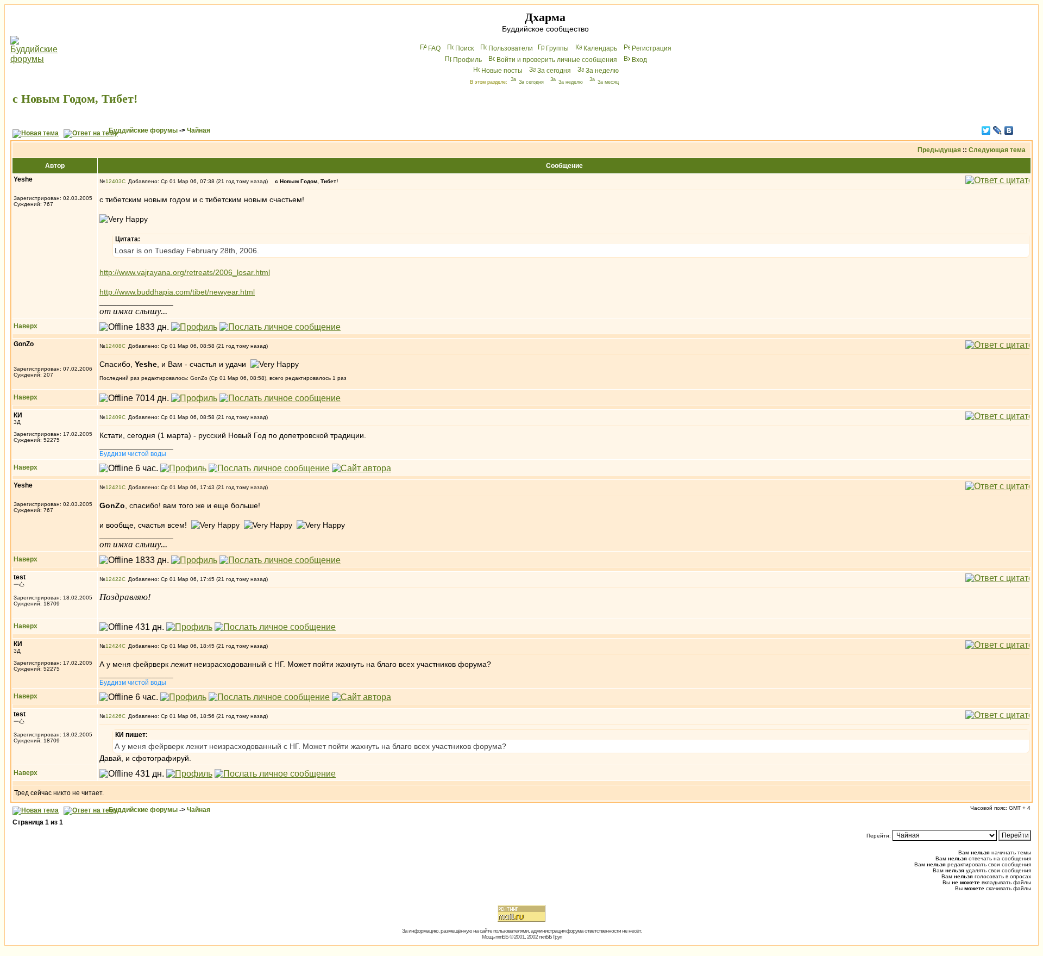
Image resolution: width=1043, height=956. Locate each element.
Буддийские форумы (143, 130)
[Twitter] (986, 130)
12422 (113, 579)
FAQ (434, 48)
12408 (113, 346)
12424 (113, 646)
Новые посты (502, 70)
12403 (113, 181)
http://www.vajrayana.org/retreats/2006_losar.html (184, 272)
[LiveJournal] (997, 130)
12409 (113, 417)
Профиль (467, 60)
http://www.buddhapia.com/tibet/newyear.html (177, 292)
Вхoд (639, 60)
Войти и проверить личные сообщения (557, 60)
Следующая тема (997, 150)
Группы (557, 48)
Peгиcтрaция (651, 48)
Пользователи (510, 48)
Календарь (600, 48)
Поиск (464, 48)
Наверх (25, 326)
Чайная (198, 130)
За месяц (608, 82)
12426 (113, 716)
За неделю (602, 70)
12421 (113, 487)
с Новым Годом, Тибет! (74, 98)
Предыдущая (939, 150)
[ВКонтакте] (1009, 130)
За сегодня (554, 70)
